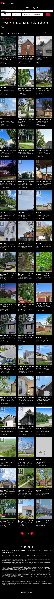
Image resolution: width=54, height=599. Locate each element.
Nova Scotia (12, 560)
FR (42, 7)
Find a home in (4, 555)
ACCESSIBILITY (48, 552)
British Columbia (20, 555)
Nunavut (26, 560)
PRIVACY (40, 552)
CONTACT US (30, 550)
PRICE (16, 14)
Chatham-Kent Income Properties (9, 18)
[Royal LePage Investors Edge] (8, 3)
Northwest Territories (5, 560)
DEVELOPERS (21, 7)
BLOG (42, 550)
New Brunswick (35, 555)
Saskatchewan (29, 555)
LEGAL (37, 552)
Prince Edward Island (18, 560)
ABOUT (34, 550)
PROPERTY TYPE (6, 14)
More (27, 7)
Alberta (15, 555)
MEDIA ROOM (38, 550)
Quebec (12, 555)
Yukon (23, 560)
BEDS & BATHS (27, 14)
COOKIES (44, 552)
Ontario (8, 555)
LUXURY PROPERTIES (47, 550)
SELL (15, 7)
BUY (10, 7)
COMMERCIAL (33, 552)
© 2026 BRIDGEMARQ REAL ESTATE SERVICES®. (14, 550)
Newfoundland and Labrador (43, 555)
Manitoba (25, 555)
